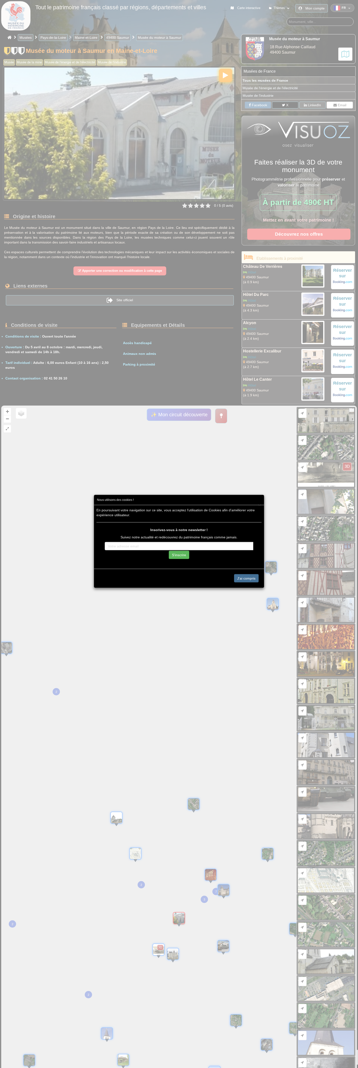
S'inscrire (179, 555)
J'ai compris (246, 578)
